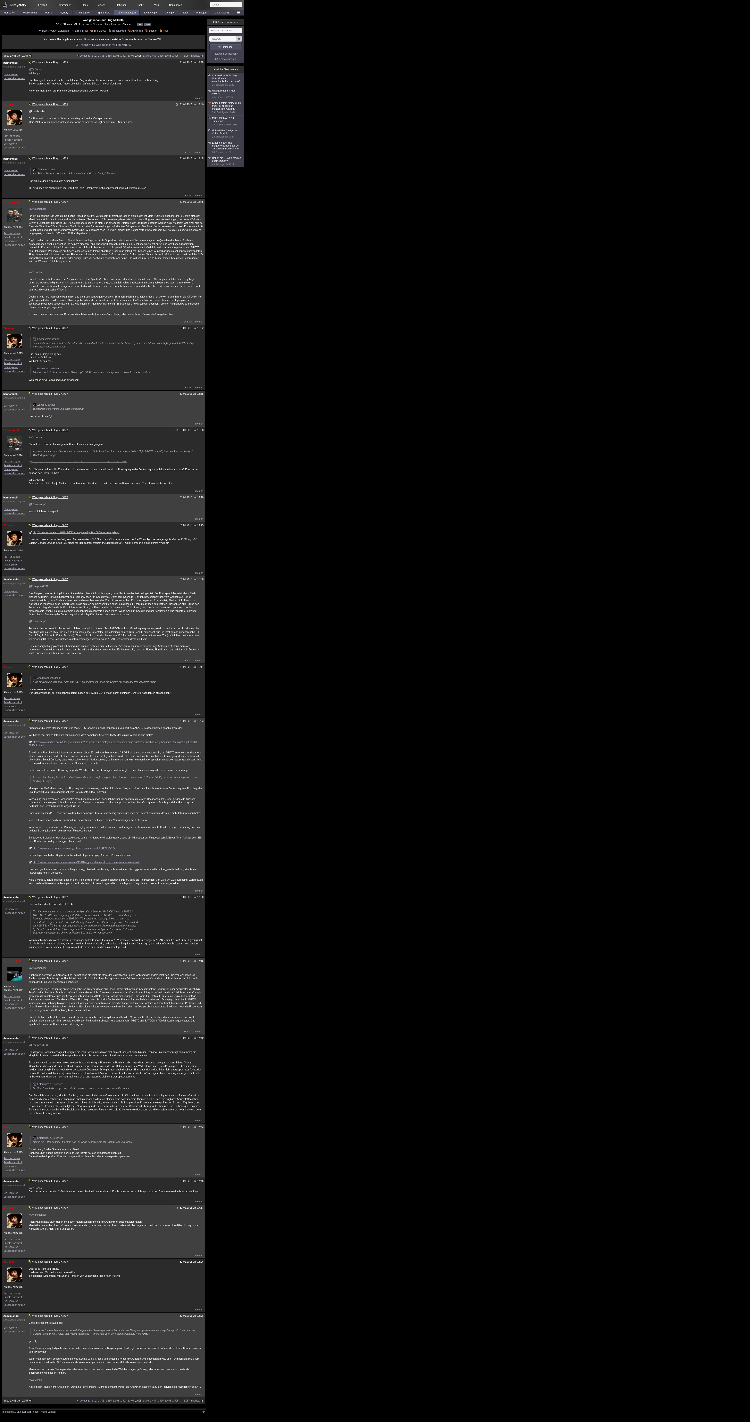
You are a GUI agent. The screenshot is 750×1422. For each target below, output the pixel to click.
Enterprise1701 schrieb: (50, 1084)
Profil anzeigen (12, 136)
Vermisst (97, 24)
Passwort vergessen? (225, 53)
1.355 (108, 55)
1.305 (101, 55)
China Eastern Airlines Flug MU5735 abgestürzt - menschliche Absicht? (226, 108)
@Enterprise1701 (38, 586)
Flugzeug (116, 24)
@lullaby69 (35, 73)
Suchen (153, 30)
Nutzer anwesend (225, 22)
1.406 (146, 55)
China (107, 24)
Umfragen (201, 12)
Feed (140, 24)
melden (199, 98)
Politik (48, 12)
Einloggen (227, 47)
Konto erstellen (227, 59)
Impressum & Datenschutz (16, 1411)
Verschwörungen (127, 12)
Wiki (156, 5)
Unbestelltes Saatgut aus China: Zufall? (225, 133)
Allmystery (17, 5)
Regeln (35, 1411)
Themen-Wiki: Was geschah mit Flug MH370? (105, 44)
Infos (166, 30)
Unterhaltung (222, 12)
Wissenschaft (30, 12)
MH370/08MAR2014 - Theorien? (225, 121)
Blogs (85, 5)
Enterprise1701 (12, 961)
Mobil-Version (48, 1411)
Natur (185, 12)
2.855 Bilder (81, 30)
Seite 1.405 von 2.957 (15, 55)
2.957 (187, 55)
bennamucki (10, 62)
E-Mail (147, 24)
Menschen (9, 12)
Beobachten (119, 30)
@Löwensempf (37, 504)
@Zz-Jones (35, 69)
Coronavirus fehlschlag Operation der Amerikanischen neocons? (226, 80)
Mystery (64, 12)
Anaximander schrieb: (49, 678)
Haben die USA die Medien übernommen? (226, 161)
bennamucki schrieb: (48, 368)
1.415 (160, 55)
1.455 (168, 55)
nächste (195, 55)
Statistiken (121, 5)
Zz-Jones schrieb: (46, 169)
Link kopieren (11, 74)
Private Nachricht (13, 140)
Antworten (137, 30)
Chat (140, 5)
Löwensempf (11, 202)
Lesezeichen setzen (14, 78)
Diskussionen (64, 5)
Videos (101, 5)
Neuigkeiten (175, 5)
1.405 (138, 55)
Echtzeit (42, 5)
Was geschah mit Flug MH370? (224, 94)
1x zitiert (188, 152)
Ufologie (169, 12)
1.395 (116, 55)
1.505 (175, 55)
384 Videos (100, 30)
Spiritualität (104, 12)
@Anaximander (37, 208)
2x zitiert (188, 1031)
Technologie (150, 12)
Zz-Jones (8, 104)
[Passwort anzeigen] (239, 41)
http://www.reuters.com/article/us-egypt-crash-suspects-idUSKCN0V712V (74, 848)
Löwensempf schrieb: (48, 339)
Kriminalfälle (83, 12)
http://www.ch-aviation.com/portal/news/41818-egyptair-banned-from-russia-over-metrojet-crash (86, 862)
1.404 (131, 55)
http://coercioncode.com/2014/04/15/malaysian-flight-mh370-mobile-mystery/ (76, 532)
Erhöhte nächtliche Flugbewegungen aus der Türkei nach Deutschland (225, 147)
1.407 (153, 55)
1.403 (123, 55)
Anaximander (11, 579)
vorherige (85, 55)
